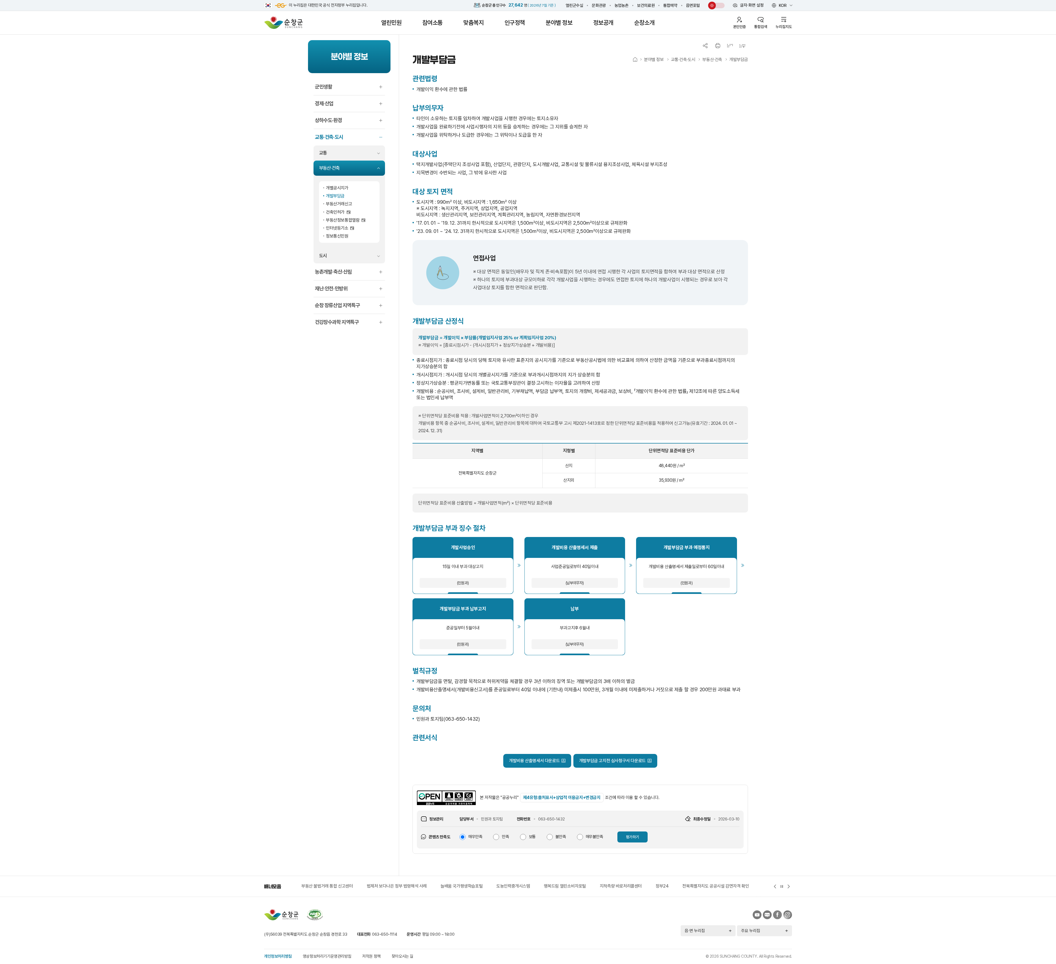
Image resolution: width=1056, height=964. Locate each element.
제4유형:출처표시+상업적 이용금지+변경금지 (562, 797)
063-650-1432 (551, 819)
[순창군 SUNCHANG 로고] (283, 22)
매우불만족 (594, 836)
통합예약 (670, 5)
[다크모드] (712, 5)
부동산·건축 (712, 59)
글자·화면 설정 (748, 6)
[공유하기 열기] (705, 45)
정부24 (596, 886)
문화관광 (599, 5)
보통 (532, 836)
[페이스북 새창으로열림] (777, 914)
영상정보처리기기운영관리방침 (327, 956)
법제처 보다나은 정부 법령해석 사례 (331, 886)
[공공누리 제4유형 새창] (446, 798)
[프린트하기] (717, 45)
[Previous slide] (774, 886)
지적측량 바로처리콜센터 (555, 886)
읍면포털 (693, 5)
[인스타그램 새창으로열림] (787, 914)
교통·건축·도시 (683, 59)
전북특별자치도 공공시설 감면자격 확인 (650, 886)
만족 (505, 836)
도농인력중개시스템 (448, 886)
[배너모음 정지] (781, 886)
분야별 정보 (654, 59)
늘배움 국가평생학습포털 (396, 886)
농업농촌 (621, 5)
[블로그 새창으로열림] (767, 914)
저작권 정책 (371, 956)
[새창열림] (268, 5)
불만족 (561, 836)
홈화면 (635, 59)
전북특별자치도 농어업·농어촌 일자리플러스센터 (738, 886)
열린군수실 (574, 5)
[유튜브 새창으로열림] (757, 914)
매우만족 (475, 836)
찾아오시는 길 (402, 956)
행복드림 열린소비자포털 (500, 886)
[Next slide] (788, 886)
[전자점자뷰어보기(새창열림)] (730, 45)
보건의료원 (645, 5)
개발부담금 (738, 59)
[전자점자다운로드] (742, 45)
